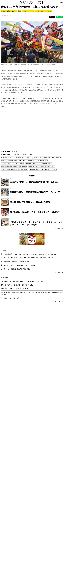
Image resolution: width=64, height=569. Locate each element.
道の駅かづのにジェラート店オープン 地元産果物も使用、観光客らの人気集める (28, 258)
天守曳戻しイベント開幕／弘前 (10, 298)
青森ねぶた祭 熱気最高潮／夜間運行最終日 (47, 158)
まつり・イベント (46, 11)
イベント (25, 11)
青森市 (8, 11)
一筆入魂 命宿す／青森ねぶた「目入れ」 (41, 166)
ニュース (14, 11)
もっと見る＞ (59, 229)
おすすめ (31, 11)
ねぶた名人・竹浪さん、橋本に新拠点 (12, 164)
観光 (19, 11)
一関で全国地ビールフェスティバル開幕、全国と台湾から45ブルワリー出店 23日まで (30, 254)
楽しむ (37, 11)
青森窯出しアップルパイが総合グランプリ (38, 164)
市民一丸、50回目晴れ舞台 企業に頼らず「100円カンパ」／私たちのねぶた (24, 161)
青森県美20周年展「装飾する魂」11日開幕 (14, 166)
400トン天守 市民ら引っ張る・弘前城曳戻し (14, 289)
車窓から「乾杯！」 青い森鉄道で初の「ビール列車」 (17, 155)
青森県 (3, 11)
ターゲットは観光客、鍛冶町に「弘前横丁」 (17, 269)
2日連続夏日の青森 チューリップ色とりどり (43, 169)
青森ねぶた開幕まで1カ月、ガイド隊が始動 (14, 169)
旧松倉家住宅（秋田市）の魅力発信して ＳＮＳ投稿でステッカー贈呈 (22, 281)
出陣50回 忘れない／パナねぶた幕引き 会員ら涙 (16, 158)
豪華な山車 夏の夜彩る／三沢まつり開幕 (16, 261)
